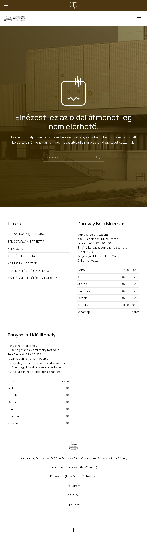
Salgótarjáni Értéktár (26, 241)
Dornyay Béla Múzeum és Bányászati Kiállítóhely (94, 458)
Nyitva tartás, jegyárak (27, 234)
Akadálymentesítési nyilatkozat (33, 278)
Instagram (73, 485)
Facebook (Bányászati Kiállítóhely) (73, 476)
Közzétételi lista (21, 256)
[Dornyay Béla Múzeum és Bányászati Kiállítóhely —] (14, 18)
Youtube (73, 495)
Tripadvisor (73, 504)
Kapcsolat (16, 248)
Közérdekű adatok (22, 263)
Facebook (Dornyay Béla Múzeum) (73, 467)
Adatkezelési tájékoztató (28, 270)
